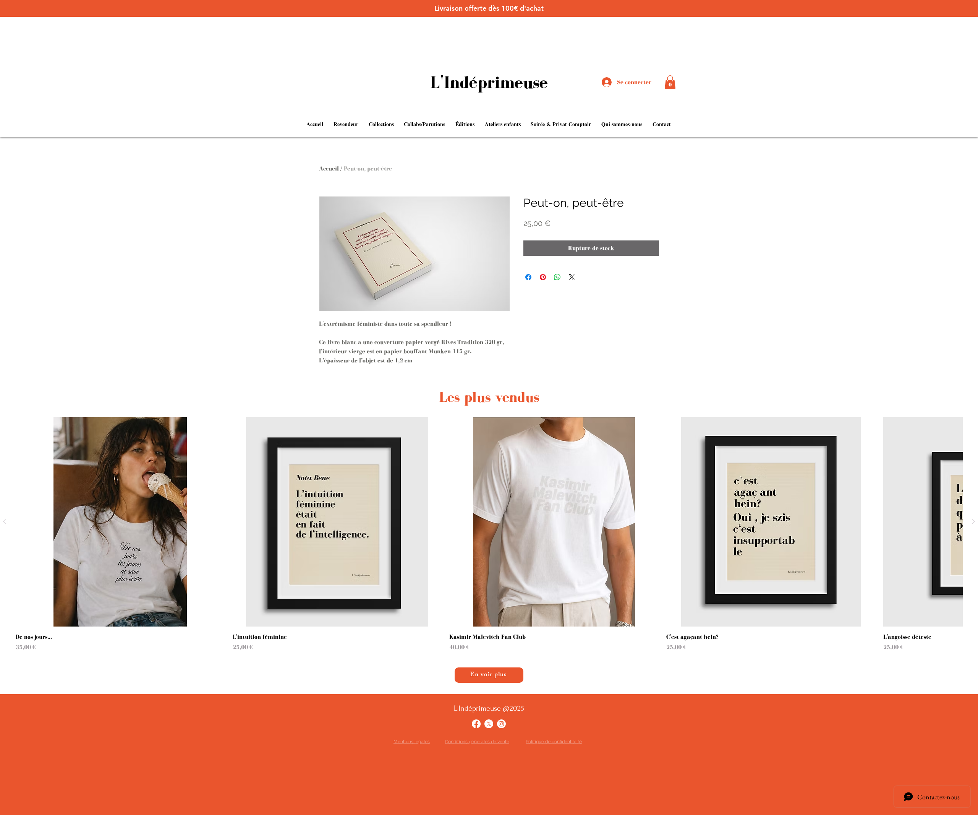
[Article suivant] (973, 521)
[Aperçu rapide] (120, 522)
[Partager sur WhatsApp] (557, 277)
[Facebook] (476, 723)
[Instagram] (501, 723)
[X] (488, 723)
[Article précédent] (4, 521)
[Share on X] (571, 277)
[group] (489, 534)
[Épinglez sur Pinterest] (542, 277)
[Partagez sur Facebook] (528, 277)
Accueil (329, 168)
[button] (670, 82)
